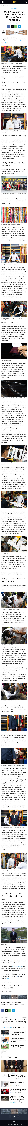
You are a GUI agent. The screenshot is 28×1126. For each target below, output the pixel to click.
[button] (2, 2)
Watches (14, 1073)
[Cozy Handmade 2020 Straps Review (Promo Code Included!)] (14, 1066)
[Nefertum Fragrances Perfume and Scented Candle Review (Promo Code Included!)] (5, 1098)
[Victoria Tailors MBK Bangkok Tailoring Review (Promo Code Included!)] (5, 1032)
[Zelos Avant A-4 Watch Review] (5, 1084)
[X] (12, 26)
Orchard (11, 1004)
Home (2, 5)
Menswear (8, 5)
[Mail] (18, 1116)
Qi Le (10, 23)
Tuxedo (22, 1004)
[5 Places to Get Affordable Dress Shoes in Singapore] (5, 1046)
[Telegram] (19, 26)
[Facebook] (8, 26)
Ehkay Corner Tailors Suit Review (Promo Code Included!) (21, 1021)
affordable (8, 1002)
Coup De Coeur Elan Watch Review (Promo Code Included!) (7, 1021)
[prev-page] (2, 1052)
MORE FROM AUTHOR (18, 1027)
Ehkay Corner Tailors (16, 1002)
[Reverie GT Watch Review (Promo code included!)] (5, 1091)
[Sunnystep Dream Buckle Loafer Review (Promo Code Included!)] (5, 1039)
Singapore (17, 1004)
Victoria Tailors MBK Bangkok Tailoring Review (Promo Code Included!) (18, 1032)
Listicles (5, 1049)
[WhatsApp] (15, 26)
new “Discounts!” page (17, 966)
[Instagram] (14, 1116)
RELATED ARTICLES (6, 1027)
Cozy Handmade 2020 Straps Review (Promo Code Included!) (14, 1076)
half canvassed (5, 1004)
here (15, 960)
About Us (14, 1121)
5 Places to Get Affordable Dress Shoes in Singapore (17, 1046)
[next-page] (5, 1052)
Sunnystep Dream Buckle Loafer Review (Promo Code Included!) (18, 1039)
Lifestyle (12, 1102)
